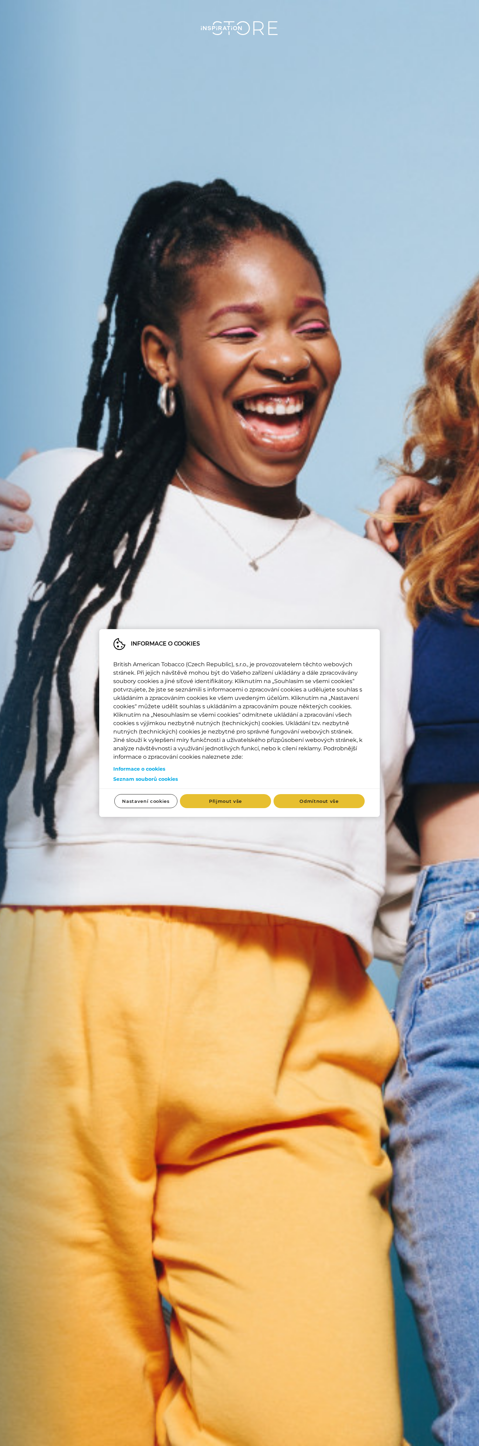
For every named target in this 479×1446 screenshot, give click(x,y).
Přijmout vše (225, 801)
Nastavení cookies (145, 801)
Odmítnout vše (318, 801)
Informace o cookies (139, 769)
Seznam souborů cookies (145, 779)
